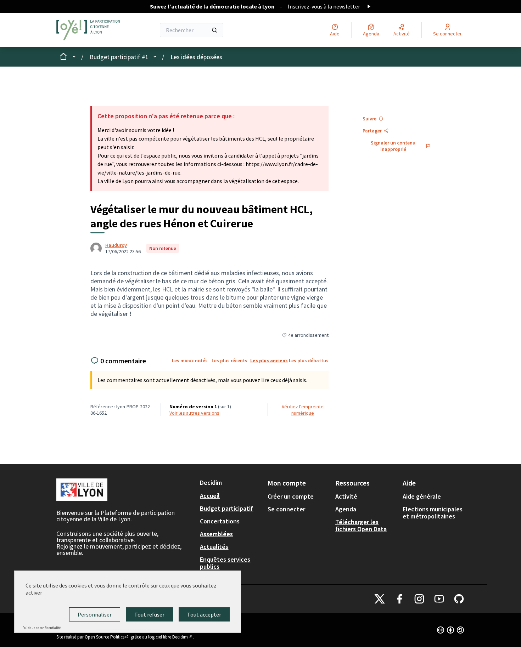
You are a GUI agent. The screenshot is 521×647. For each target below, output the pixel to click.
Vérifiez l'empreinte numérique (303, 409)
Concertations (220, 521)
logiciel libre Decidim (170, 637)
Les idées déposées (196, 57)
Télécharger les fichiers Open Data (361, 525)
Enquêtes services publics (225, 563)
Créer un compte (291, 496)
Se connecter (286, 509)
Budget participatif (226, 508)
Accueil (210, 496)
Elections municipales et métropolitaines (433, 512)
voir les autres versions (194, 413)
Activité (346, 496)
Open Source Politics (107, 637)
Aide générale (422, 496)
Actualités (214, 547)
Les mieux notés (190, 360)
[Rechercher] (214, 30)
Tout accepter (204, 614)
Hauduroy (116, 245)
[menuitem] (231, 495)
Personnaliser (95, 614)
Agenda (345, 509)
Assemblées (216, 534)
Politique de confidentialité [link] (41, 628)
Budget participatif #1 (119, 57)
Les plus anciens (269, 360)
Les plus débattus (309, 360)
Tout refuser (149, 614)
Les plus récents (229, 360)
